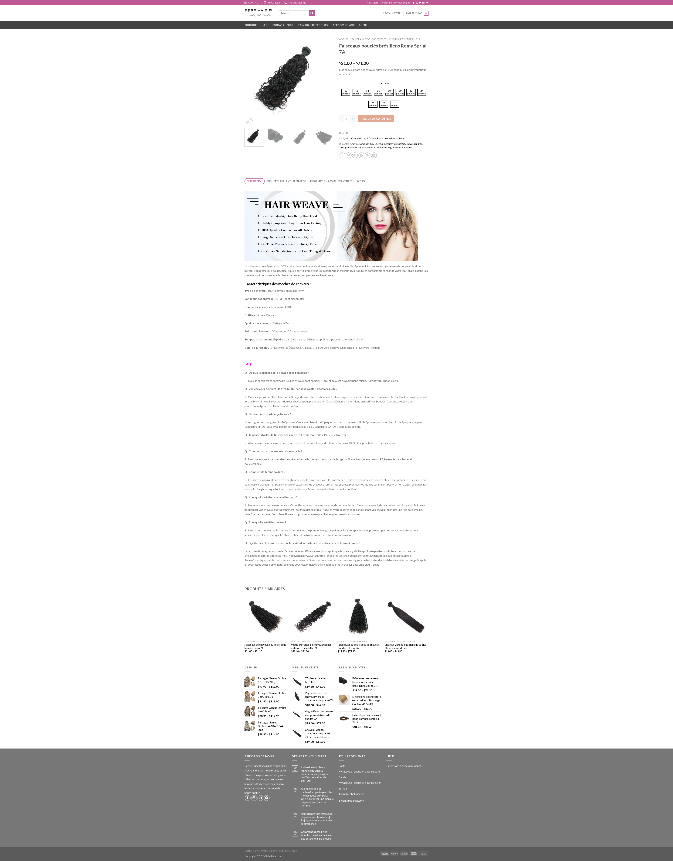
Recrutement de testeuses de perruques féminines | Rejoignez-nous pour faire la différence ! (316, 818)
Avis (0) (360, 181)
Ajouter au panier (376, 118)
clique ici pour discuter (367, 771)
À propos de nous (344, 25)
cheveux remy (374, 147)
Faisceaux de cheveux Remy (369, 39)
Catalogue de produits (313, 25)
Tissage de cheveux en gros (352, 147)
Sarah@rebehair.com (351, 800)
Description (255, 181)
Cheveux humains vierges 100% (390, 143)
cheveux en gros (414, 143)
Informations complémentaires (331, 181)
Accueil (344, 39)
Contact (278, 25)
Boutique (250, 25)
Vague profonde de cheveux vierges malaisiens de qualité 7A (311, 646)
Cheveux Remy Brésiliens (404, 39)
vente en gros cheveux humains (397, 147)
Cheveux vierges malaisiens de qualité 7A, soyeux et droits (405, 646)
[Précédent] (250, 80)
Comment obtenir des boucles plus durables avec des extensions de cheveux (317, 835)
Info (265, 25)
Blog (290, 25)
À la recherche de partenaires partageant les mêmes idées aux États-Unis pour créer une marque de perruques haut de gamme (317, 797)
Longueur (384, 83)
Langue (362, 25)
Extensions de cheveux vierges (404, 765)
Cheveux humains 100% (362, 143)
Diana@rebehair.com (351, 793)
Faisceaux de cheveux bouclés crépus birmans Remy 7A (265, 646)
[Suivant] (328, 80)
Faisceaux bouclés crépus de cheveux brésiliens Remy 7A (358, 646)
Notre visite (372, 2)
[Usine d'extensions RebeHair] (259, 13)
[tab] (254, 181)
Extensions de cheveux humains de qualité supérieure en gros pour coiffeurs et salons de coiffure (315, 773)
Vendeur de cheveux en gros (396, 2)
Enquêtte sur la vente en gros (286, 181)
